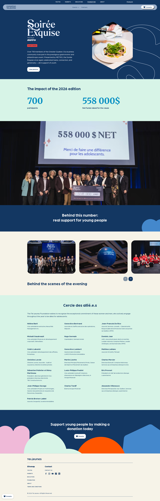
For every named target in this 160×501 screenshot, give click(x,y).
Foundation (91, 2)
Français (130, 2)
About (102, 2)
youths (29, 470)
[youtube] (52, 474)
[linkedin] (59, 474)
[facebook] (46, 474)
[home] (36, 459)
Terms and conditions (34, 486)
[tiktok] (56, 474)
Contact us (48, 470)
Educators (79, 2)
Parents (68, 2)
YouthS (57, 2)
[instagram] (49, 474)
